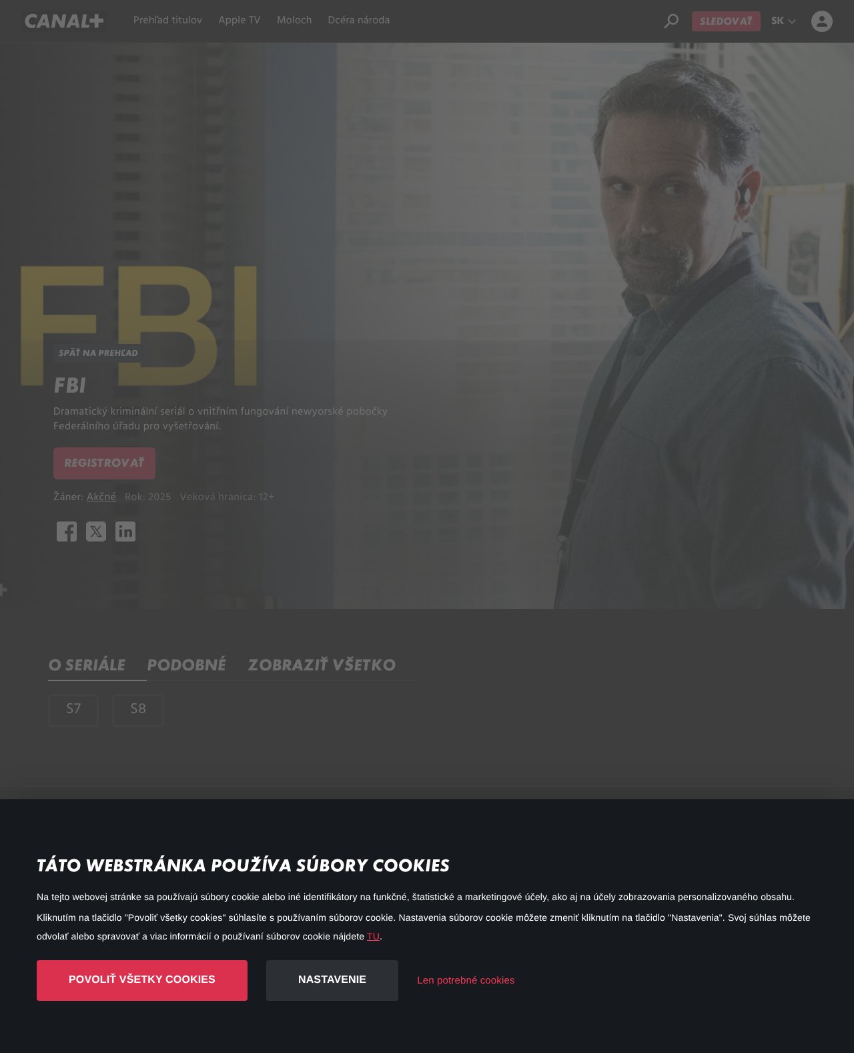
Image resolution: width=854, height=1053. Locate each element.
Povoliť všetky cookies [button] (142, 980)
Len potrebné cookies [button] (465, 980)
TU (373, 936)
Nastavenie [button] (332, 980)
